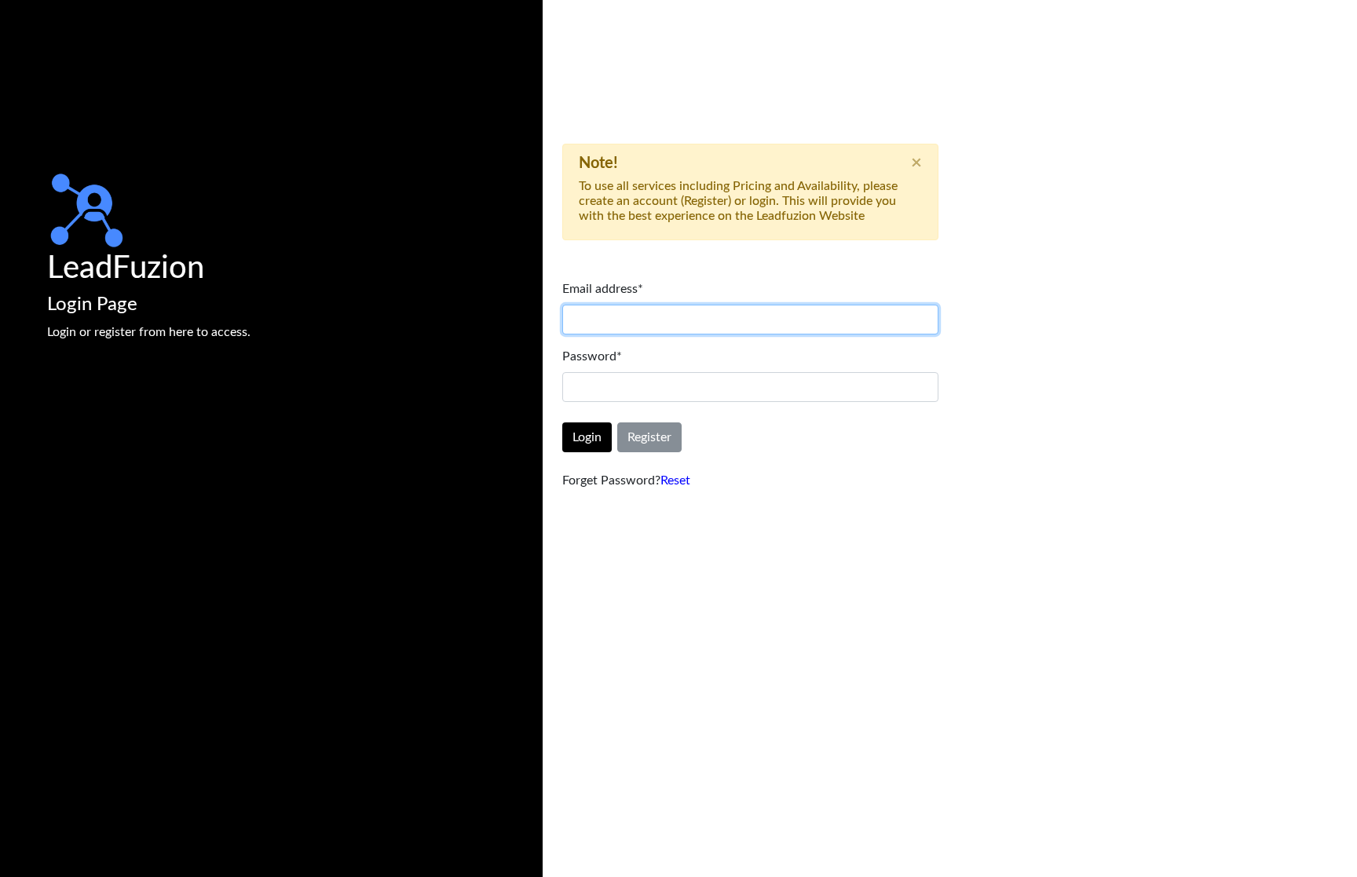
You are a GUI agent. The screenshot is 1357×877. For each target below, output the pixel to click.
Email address (602, 289)
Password (592, 356)
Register (649, 437)
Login (587, 437)
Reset (675, 480)
